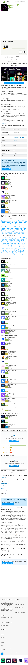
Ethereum (10, 232)
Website (2, 488)
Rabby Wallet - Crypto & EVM (10, 316)
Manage (10, 240)
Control (23, 243)
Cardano (17, 224)
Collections (21, 226)
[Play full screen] (24, 52)
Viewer (2, 224)
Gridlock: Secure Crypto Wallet (10, 205)
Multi (7, 226)
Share (12, 229)
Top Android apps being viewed (6, 617)
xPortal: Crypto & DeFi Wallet (10, 311)
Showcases (3, 229)
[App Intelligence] (2, 653)
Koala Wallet (7, 181)
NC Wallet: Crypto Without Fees (11, 356)
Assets (6, 232)
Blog (2, 645)
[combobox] (20, 2)
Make (10, 251)
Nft (25, 229)
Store (12, 243)
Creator (6, 237)
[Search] (26, 2)
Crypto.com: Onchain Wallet (10, 360)
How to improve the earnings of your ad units (6, 649)
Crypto (3, 237)
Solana (15, 232)
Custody (20, 248)
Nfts (21, 229)
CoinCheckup (7, 269)
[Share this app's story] (20, 52)
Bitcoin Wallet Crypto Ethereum (11, 384)
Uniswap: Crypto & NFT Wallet (10, 365)
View (12, 221)
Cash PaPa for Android (5, 625)
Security (18, 240)
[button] (14, 491)
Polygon (18, 232)
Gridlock (22, 240)
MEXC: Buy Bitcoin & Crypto (10, 337)
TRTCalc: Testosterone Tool (10, 424)
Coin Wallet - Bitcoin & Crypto (10, 403)
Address (11, 226)
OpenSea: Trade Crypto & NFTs (10, 379)
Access (16, 248)
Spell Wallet (7, 274)
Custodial (22, 251)
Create (6, 240)
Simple (14, 237)
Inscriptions (17, 229)
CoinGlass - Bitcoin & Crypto (10, 297)
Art (14, 240)
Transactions (7, 248)
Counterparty (22, 224)
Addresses (20, 221)
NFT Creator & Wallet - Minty (10, 176)
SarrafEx (6, 260)
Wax (25, 221)
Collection (3, 221)
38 (14, 147)
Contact (2, 632)
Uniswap (6, 254)
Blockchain (7, 243)
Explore (13, 251)
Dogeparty (3, 226)
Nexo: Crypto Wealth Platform (10, 351)
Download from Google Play (11, 83)
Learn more (8, 166)
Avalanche (13, 224)
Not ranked (15, 140)
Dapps (12, 248)
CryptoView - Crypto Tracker (10, 264)
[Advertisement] (14, 25)
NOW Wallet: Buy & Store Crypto (11, 200)
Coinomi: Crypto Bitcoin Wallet (10, 407)
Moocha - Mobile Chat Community (7, 620)
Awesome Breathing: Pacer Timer (11, 415)
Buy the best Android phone (20, 612)
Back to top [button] (25, 654)
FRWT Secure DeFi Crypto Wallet (11, 278)
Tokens (2, 243)
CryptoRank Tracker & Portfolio (10, 325)
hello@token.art (4, 485)
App (17, 237)
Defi (19, 243)
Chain (3, 240)
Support (22, 232)
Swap (3, 254)
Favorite (8, 229)
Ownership (20, 254)
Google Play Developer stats (20, 604)
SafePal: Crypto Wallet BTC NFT (11, 342)
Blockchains (7, 224)
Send (3, 251)
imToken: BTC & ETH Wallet (10, 389)
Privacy (2, 634)
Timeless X (7, 292)
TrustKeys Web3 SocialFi (9, 321)
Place (16, 221)
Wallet (3, 232)
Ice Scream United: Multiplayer (6, 622)
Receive (17, 251)
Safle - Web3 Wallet (8, 283)
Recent (24, 248)
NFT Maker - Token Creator (10, 190)
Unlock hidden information (14, 440)
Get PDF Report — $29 (7, 168)
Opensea (15, 254)
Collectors (16, 226)
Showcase (8, 221)
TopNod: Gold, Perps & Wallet (10, 330)
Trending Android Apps (19, 607)
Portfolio (10, 254)
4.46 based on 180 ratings (18, 137)
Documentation (3, 637)
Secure (21, 237)
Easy (25, 237)
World (3, 248)
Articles (2, 642)
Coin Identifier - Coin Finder (10, 346)
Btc (6, 251)
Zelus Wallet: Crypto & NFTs (10, 186)
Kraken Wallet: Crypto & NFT (10, 195)
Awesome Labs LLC (14, 413)
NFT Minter (7, 209)
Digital (10, 237)
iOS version (21, 83)
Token (15, 243)
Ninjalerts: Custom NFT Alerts (10, 302)
